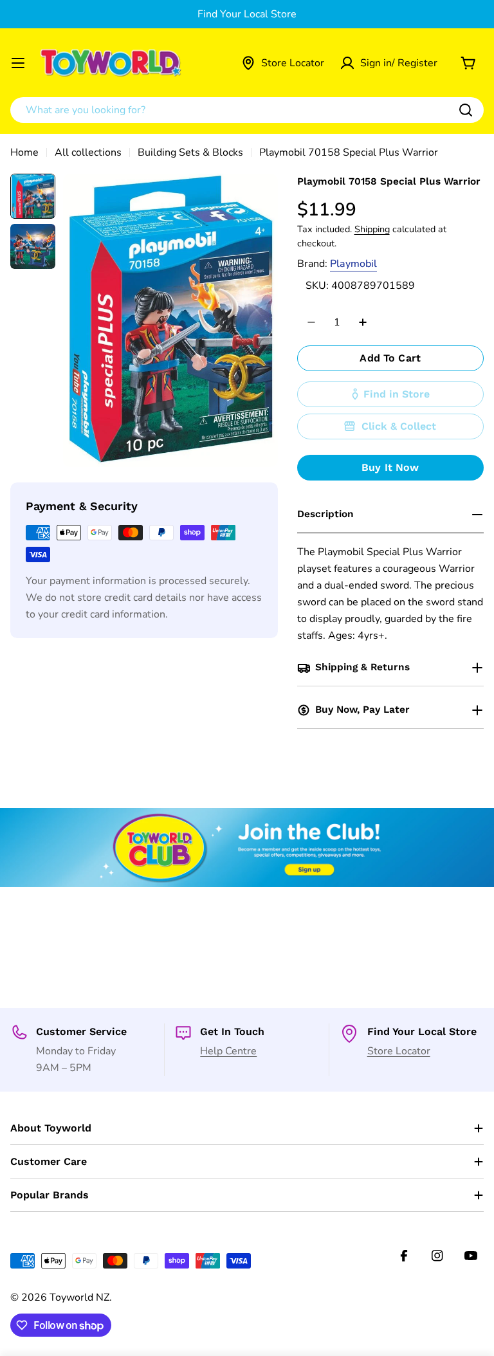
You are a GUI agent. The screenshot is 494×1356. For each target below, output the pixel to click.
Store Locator (398, 1051)
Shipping (372, 229)
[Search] (465, 110)
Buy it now (390, 467)
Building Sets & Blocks (190, 152)
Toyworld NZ (79, 1297)
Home (24, 152)
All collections (88, 152)
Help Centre (228, 1051)
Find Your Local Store (247, 14)
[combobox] (247, 110)
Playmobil (353, 264)
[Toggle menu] (18, 63)
